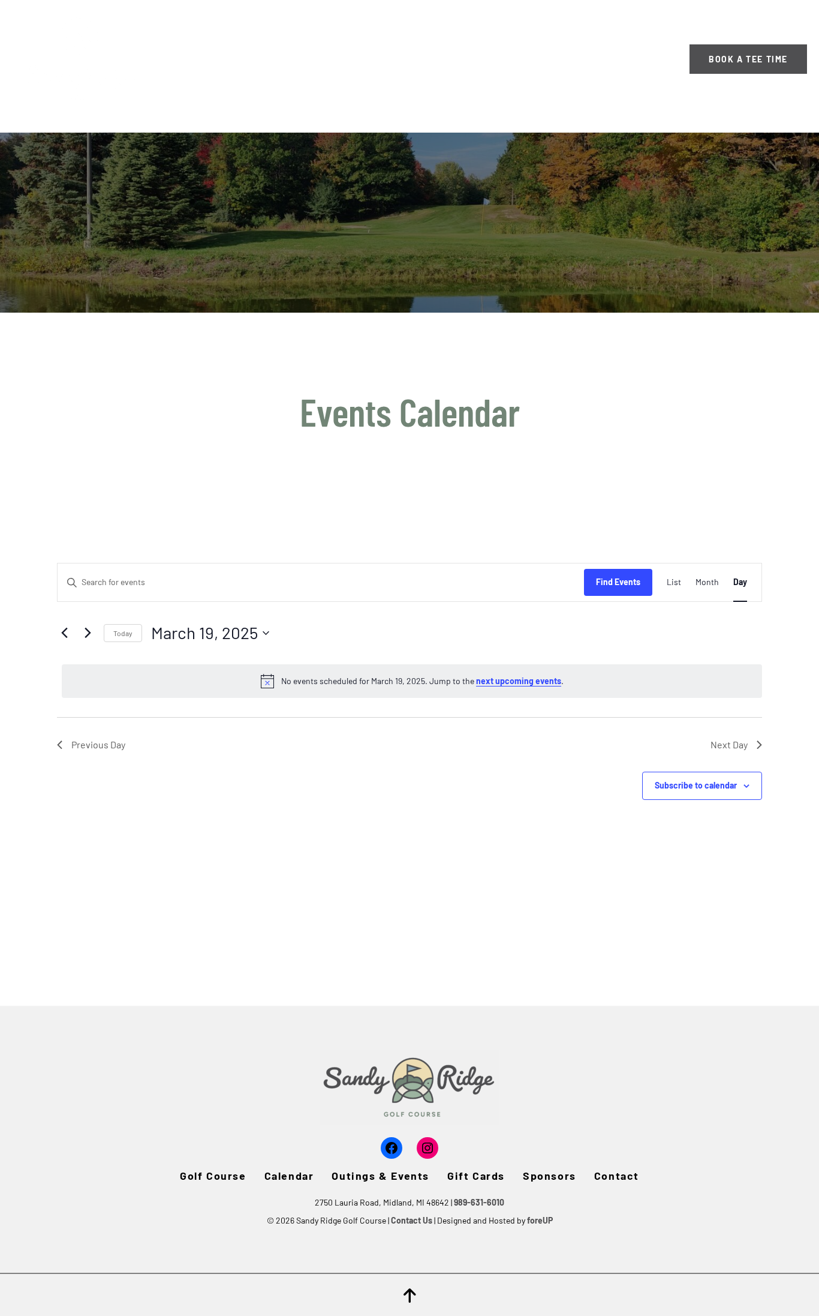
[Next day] (87, 633)
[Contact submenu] (675, 58)
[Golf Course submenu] (287, 58)
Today (123, 633)
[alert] (412, 681)
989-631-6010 (479, 1202)
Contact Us (411, 1220)
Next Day (729, 744)
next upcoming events (518, 681)
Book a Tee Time (748, 59)
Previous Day (98, 744)
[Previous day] (64, 633)
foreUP (540, 1220)
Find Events (618, 582)
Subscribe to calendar (696, 785)
